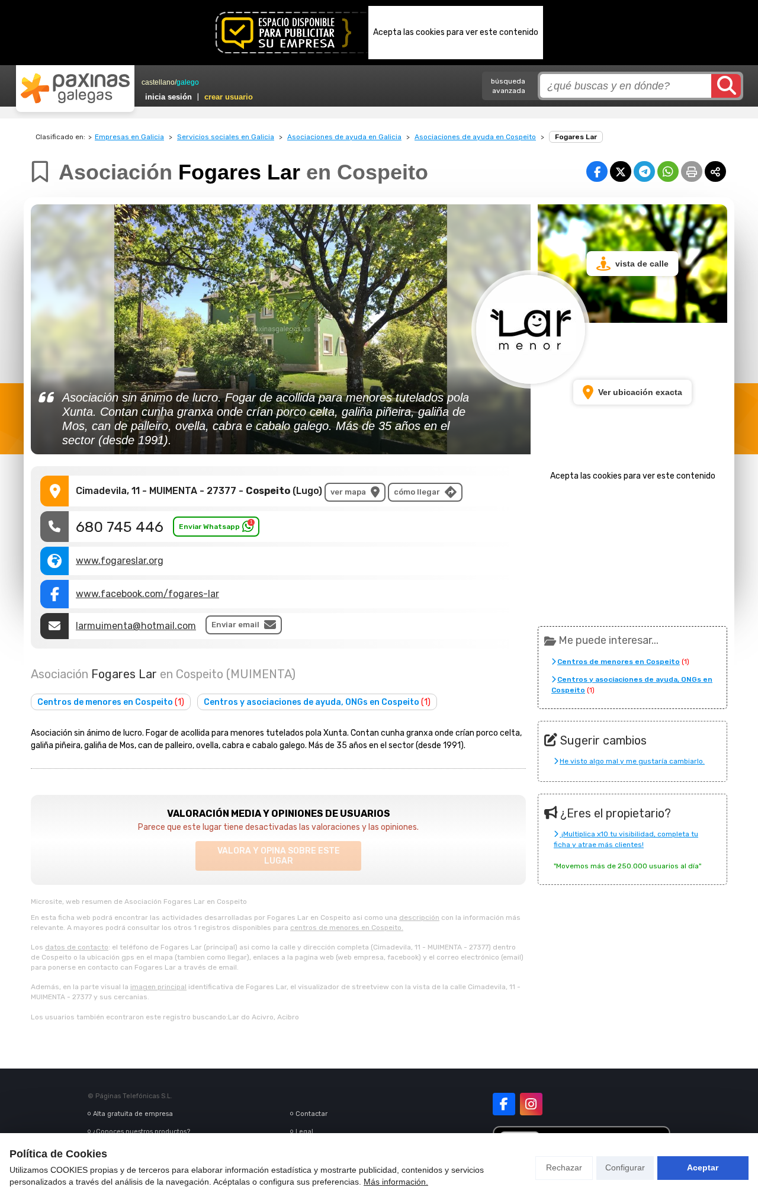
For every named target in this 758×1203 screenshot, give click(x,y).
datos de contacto (76, 947)
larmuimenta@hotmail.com (136, 625)
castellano (158, 82)
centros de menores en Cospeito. (346, 927)
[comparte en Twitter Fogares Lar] (620, 171)
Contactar (311, 1114)
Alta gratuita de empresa (133, 1114)
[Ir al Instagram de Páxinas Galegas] (531, 1104)
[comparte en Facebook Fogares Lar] (597, 171)
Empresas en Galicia (129, 137)
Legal (304, 1131)
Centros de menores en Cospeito (110, 702)
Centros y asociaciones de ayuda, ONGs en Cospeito (317, 702)
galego (187, 82)
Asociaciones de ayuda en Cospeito (475, 137)
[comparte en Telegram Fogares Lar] (644, 171)
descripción (419, 917)
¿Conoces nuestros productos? (141, 1131)
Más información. (396, 1181)
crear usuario (228, 96)
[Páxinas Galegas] (75, 88)
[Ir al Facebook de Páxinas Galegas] (504, 1104)
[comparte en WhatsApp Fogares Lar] (668, 171)
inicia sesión (168, 96)
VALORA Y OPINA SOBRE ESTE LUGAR (278, 856)
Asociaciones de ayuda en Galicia (344, 137)
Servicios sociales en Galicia (225, 137)
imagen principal (158, 987)
